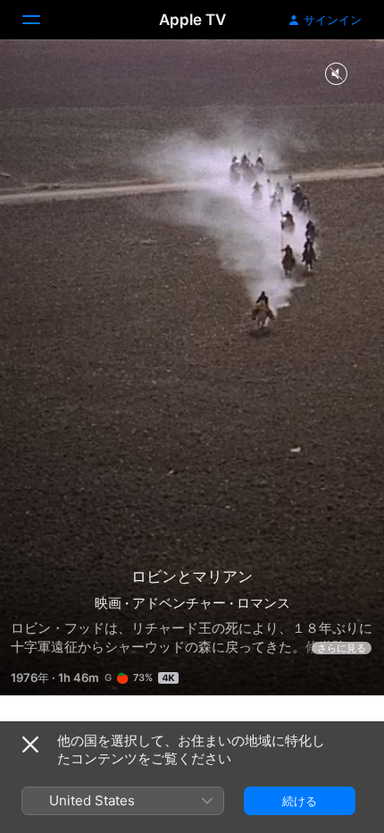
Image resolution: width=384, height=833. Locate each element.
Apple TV (192, 20)
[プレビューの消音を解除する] (335, 74)
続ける (299, 801)
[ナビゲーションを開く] (42, 19)
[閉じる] (30, 744)
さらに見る (341, 648)
